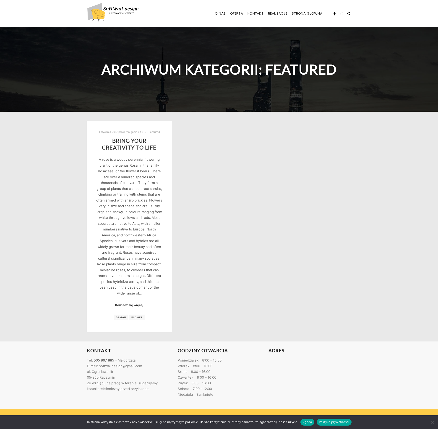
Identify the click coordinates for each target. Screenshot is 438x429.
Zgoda (307, 422)
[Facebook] (335, 13)
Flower (137, 317)
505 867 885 (104, 360)
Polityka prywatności (334, 422)
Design (121, 317)
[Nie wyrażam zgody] (432, 422)
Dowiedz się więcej (129, 305)
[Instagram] (341, 13)
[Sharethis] (348, 13)
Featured (154, 132)
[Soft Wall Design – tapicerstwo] (113, 13)
